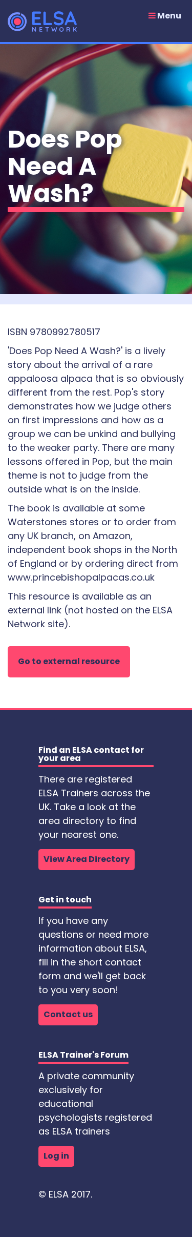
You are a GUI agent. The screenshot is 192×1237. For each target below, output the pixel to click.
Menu (168, 16)
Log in (56, 1156)
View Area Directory (87, 859)
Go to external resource (69, 661)
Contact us (68, 1014)
